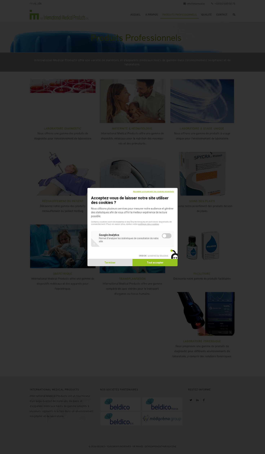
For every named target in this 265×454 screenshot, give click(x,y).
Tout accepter (155, 262)
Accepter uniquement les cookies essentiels (153, 191)
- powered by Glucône (153, 255)
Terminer (110, 262)
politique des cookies (148, 224)
